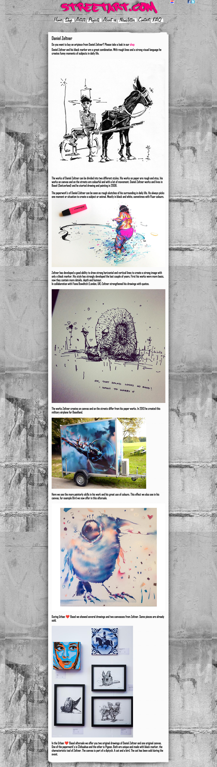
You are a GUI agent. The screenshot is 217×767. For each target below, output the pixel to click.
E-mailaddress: (85, 385)
